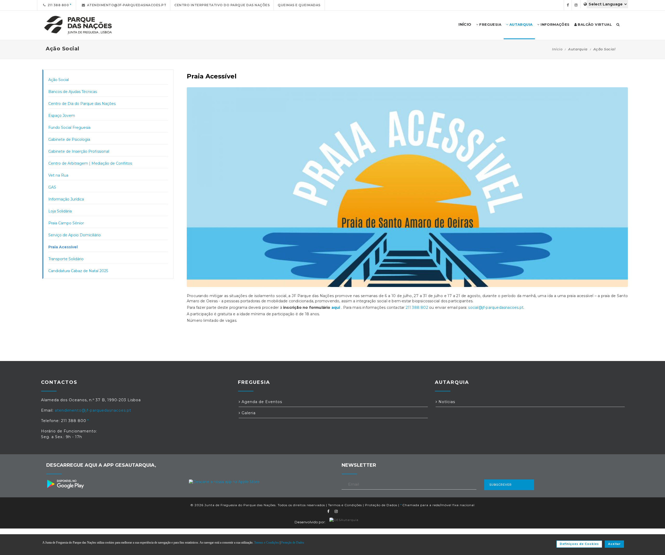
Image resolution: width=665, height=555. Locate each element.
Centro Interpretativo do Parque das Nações (222, 5)
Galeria (248, 413)
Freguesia (489, 24)
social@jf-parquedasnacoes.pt (495, 307)
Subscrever (500, 484)
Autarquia (520, 24)
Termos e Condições (345, 505)
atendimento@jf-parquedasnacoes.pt (126, 5)
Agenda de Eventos (261, 401)
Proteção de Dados (381, 505)
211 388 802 (417, 307)
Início (557, 49)
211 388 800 (57, 5)
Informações (555, 24)
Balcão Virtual (594, 24)
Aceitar (614, 544)
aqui (335, 307)
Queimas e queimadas (299, 5)
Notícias (446, 401)
